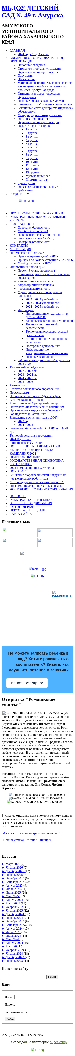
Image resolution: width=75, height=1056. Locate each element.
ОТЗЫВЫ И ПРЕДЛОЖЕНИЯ (31, 503)
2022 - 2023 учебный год (42, 299)
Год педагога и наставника (28, 414)
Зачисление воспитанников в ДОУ (33, 417)
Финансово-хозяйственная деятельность (45, 104)
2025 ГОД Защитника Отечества (32, 467)
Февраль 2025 (15, 907)
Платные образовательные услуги (41, 100)
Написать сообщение (27, 683)
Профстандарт (19, 392)
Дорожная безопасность (34, 227)
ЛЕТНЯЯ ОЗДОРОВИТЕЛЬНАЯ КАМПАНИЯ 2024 (33, 451)
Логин (9, 997)
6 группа (32, 147)
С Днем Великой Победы (27, 399)
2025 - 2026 (25, 381)
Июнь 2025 (14, 892)
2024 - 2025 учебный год (42, 306)
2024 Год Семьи (20, 439)
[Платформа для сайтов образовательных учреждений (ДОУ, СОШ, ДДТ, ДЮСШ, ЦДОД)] (38, 1050)
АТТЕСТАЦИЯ (20, 249)
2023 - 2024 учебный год (42, 303)
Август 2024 (14, 928)
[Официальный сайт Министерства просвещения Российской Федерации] (37, 569)
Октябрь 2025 (15, 878)
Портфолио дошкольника (43, 346)
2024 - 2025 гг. (27, 378)
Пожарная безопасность (34, 242)
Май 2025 (13, 896)
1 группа (32, 129)
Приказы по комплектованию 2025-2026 (45, 260)
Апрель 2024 (15, 942)
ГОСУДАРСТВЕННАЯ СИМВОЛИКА (37, 460)
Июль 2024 (13, 932)
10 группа (32, 161)
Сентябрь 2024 (16, 925)
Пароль (10, 1004)
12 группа (32, 168)
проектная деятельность (34, 288)
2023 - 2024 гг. (27, 374)
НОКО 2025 (18, 471)
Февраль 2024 (15, 950)
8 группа (32, 154)
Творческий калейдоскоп (27, 367)
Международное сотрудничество (40, 115)
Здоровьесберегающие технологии (49, 320)
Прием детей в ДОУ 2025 (27, 252)
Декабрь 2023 (15, 957)
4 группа (32, 140)
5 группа (32, 143)
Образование (26, 79)
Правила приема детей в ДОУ (38, 256)
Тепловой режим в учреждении (31, 435)
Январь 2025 (15, 910)
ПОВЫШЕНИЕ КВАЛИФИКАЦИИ (35, 446)
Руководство (26, 183)
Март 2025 (13, 903)
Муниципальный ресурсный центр (34, 403)
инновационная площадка (35, 281)
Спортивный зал (37, 179)
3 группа (32, 136)
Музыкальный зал (38, 176)
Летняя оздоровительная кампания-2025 (37, 482)
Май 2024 (13, 939)
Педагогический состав (34, 125)
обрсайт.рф (58, 1042)
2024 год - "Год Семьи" (33, 54)
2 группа (32, 133)
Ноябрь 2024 (15, 917)
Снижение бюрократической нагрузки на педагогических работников (38, 476)
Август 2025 (14, 885)
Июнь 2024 (14, 935)
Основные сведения (31, 65)
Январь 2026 (15, 867)
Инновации (26, 310)
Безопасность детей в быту (36, 238)
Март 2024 (13, 946)
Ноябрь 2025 (15, 874)
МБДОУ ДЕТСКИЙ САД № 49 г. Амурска (32, 11)
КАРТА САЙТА (21, 514)
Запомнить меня (16, 1012)
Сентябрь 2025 (16, 882)
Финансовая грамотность (27, 442)
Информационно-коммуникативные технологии (47, 351)
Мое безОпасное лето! (33, 231)
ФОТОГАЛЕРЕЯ (21, 506)
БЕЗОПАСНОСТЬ (22, 224)
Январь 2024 (15, 953)
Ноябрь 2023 (15, 960)
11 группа (32, 165)
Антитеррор (18, 385)
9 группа (32, 158)
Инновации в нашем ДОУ (27, 267)
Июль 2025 (13, 889)
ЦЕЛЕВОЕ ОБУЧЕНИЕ (26, 457)
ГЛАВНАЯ (17, 50)
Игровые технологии (40, 356)
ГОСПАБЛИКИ (21, 464)
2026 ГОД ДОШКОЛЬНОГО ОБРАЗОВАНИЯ (41, 489)
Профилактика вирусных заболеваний (36, 410)
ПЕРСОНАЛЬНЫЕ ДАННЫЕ (30, 510)
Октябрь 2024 (15, 921)
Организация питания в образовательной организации (38, 120)
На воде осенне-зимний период (39, 234)
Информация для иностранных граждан (37, 485)
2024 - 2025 (25, 424)
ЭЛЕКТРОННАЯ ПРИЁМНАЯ (31, 499)
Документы (25, 75)
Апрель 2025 (15, 899)
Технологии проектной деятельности (41, 326)
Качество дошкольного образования (34, 389)
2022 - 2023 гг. (27, 371)
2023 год (23, 421)
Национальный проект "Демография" (35, 396)
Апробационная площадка (36, 285)
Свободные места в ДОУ (34, 263)
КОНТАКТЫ (19, 245)
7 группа (32, 151)
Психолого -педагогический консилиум (37, 406)
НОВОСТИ (18, 496)
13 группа (32, 172)
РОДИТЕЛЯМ (19, 194)
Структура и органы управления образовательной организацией (40, 70)
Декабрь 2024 (15, 914)
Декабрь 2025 (15, 871)
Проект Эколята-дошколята (36, 270)
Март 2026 (13, 864)
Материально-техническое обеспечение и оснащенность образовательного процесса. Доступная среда (45, 86)
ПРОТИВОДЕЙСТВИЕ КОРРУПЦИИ (36, 213)
